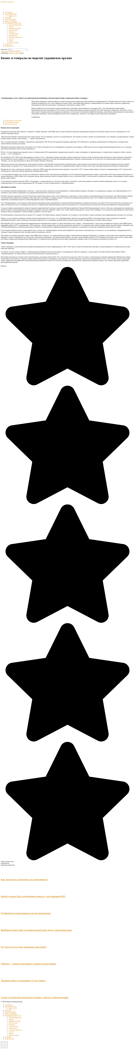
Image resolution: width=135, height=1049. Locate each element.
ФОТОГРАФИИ (10, 19)
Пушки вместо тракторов (13, 120)
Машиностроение (15, 28)
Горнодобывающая (15, 25)
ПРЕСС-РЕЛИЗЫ (11, 21)
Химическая (13, 35)
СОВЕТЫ (8, 44)
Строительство (14, 33)
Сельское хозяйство (15, 37)
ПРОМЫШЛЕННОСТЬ (13, 23)
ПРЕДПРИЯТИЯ (11, 14)
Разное (11, 41)
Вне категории (14, 42)
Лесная (11, 26)
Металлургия (13, 30)
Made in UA (13, 16)
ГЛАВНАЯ (8, 12)
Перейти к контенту (7, 1)
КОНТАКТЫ (9, 46)
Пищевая (12, 32)
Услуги (11, 39)
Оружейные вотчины (12, 122)
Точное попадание (11, 124)
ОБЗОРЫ (8, 17)
